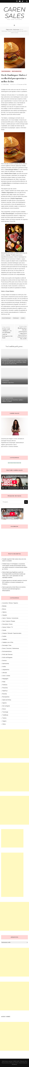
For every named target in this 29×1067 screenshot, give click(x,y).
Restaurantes (16, 71)
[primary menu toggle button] (14, 25)
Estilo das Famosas (7, 654)
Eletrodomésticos (7, 651)
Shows (4, 709)
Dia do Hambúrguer (6, 318)
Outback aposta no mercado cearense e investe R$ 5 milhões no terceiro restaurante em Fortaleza (14, 582)
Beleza (4, 398)
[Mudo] (23, 488)
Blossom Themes (14, 1063)
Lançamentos (5, 669)
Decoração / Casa (6, 645)
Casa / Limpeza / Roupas (8, 621)
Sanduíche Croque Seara (8, 382)
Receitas (4, 694)
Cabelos (4, 612)
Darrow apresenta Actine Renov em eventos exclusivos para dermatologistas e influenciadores (14, 588)
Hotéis (4, 666)
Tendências (5, 715)
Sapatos (4, 703)
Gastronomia (6, 71)
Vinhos (4, 724)
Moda (3, 682)
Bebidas (4, 606)
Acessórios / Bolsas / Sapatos (10, 603)
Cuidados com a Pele (7, 642)
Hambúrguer (16, 318)
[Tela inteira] (26, 488)
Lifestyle (4, 672)
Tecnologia (5, 712)
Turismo (4, 718)
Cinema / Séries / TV (7, 627)
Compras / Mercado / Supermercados (11, 633)
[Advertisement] (14, 743)
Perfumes (4, 685)
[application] (14, 482)
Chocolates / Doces (7, 624)
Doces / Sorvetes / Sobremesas (10, 648)
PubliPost (5, 691)
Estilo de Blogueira (7, 657)
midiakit (8, 1016)
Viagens (4, 721)
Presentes (5, 688)
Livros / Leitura (6, 675)
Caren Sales (6, 84)
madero (22, 318)
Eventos (4, 660)
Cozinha (4, 636)
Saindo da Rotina (6, 700)
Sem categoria (6, 706)
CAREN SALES (14, 12)
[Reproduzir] (3, 488)
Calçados (4, 615)
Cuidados (4, 639)
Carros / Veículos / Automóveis (10, 618)
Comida (4, 630)
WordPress (14, 1064)
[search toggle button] (26, 1)
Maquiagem (5, 678)
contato (3, 1016)
